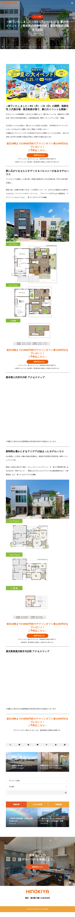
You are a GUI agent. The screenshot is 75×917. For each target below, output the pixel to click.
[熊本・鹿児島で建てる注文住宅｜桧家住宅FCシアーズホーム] (9, 3)
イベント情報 (37, 16)
